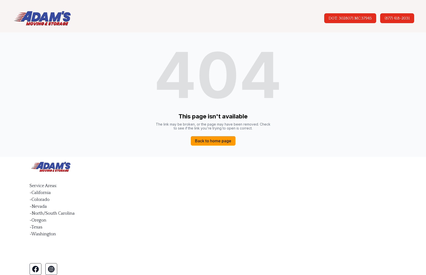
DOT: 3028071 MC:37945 (350, 18)
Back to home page (213, 140)
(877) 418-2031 (397, 18)
